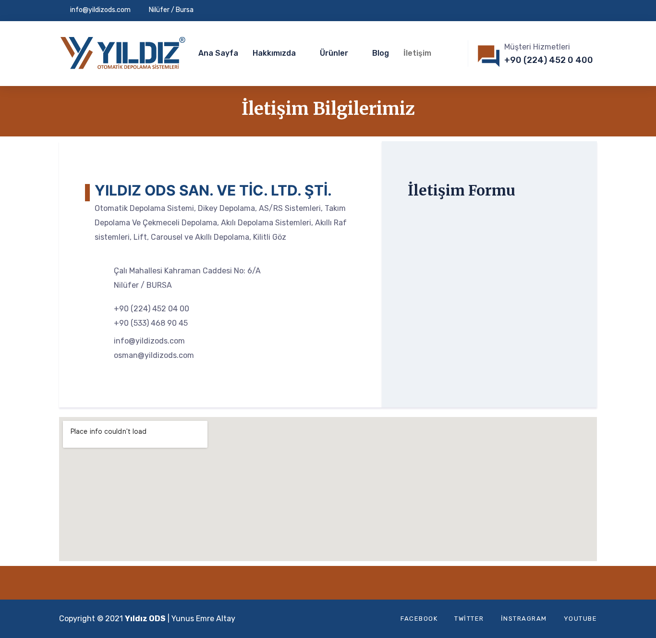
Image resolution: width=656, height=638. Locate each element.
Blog (380, 53)
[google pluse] (579, 10)
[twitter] (564, 10)
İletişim (417, 53)
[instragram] (594, 10)
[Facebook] (549, 10)
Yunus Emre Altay (203, 618)
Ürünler (334, 53)
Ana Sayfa (218, 53)
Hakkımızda (274, 53)
